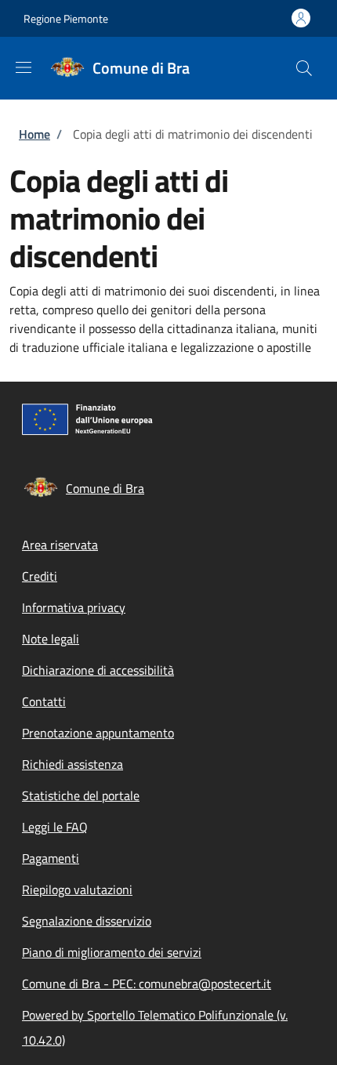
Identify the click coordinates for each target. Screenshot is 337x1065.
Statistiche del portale (81, 795)
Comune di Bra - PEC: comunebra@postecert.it (146, 983)
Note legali (50, 638)
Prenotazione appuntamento (98, 732)
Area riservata (60, 544)
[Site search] (304, 68)
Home (34, 134)
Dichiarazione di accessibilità (98, 670)
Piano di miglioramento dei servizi (111, 952)
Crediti (39, 576)
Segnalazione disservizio (86, 920)
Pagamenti (50, 858)
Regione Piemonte (66, 18)
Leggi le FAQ (55, 826)
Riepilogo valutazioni (77, 889)
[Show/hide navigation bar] (23, 67)
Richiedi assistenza (72, 764)
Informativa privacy (73, 607)
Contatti (44, 701)
